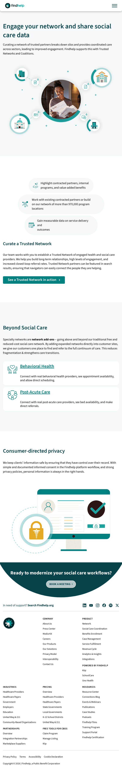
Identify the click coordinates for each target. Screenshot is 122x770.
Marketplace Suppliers (14, 743)
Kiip (84, 670)
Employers (8, 707)
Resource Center (90, 691)
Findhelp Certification (93, 737)
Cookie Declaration (53, 756)
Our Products (49, 644)
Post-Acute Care (35, 392)
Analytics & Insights (91, 654)
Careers (46, 639)
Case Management (91, 639)
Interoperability (50, 659)
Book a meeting (59, 584)
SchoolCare (88, 675)
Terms (22, 756)
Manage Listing (50, 738)
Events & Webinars (91, 702)
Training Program (91, 727)
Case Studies (88, 712)
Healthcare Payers (12, 697)
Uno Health (87, 680)
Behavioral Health (37, 366)
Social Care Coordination (94, 628)
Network (86, 623)
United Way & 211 (11, 717)
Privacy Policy (10, 756)
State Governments (52, 707)
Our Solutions (50, 649)
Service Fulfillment (91, 644)
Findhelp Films (89, 722)
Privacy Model (50, 654)
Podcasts (86, 717)
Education (8, 712)
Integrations (88, 659)
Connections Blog (91, 697)
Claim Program (50, 733)
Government (9, 702)
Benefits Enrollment (92, 633)
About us (47, 623)
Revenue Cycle (89, 649)
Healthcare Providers (13, 691)
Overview (7, 733)
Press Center (49, 628)
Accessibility (35, 756)
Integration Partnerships (15, 738)
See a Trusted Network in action (32, 279)
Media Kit (47, 633)
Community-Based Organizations (19, 722)
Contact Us (48, 664)
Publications (88, 707)
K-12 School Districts (53, 717)
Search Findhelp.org (41, 605)
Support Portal (89, 732)
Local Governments (52, 712)
